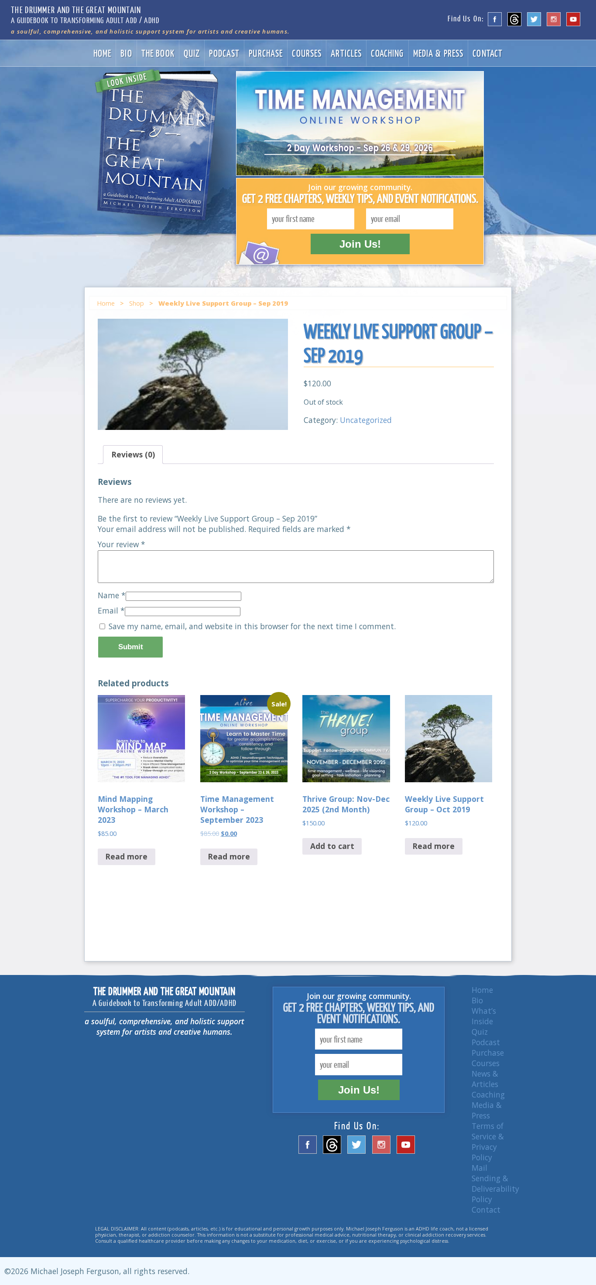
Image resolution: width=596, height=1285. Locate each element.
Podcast (224, 53)
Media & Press (438, 53)
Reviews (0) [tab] (133, 454)
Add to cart (332, 846)
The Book (158, 53)
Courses (307, 53)
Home (102, 53)
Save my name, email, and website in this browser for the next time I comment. (252, 626)
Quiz (192, 53)
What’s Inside (484, 1016)
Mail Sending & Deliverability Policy (495, 1183)
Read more (126, 856)
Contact (488, 53)
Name (112, 595)
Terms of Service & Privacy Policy (488, 1141)
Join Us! (360, 244)
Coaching (387, 53)
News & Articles (485, 1078)
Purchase (266, 53)
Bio (126, 53)
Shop (136, 303)
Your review (121, 544)
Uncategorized (366, 420)
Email (111, 610)
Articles (346, 53)
